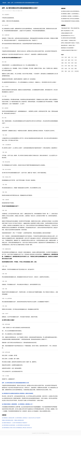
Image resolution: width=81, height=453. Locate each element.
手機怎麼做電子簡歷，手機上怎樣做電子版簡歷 (71, 28)
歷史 (72, 65)
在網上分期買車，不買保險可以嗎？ (68, 40)
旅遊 (76, 63)
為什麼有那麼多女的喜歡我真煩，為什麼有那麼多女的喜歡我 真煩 (16, 425)
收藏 (66, 68)
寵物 (76, 65)
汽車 (76, 60)
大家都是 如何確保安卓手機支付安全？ (69, 50)
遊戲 (62, 63)
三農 (69, 68)
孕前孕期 (76, 71)
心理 (66, 60)
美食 (66, 63)
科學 (66, 65)
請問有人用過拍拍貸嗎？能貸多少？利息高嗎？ (71, 42)
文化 (72, 57)
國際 (76, 68)
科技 (76, 57)
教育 (66, 57)
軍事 (62, 71)
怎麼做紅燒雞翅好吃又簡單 (66, 33)
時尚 (72, 60)
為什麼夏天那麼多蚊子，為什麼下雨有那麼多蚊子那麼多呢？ (15, 422)
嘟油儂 (4, 2)
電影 (66, 71)
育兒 (62, 65)
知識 (69, 71)
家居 (69, 63)
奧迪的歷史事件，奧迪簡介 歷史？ (68, 45)
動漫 (72, 68)
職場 (69, 65)
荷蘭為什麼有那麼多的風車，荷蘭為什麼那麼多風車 (13, 420)
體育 (62, 68)
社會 (62, 57)
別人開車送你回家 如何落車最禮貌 (68, 38)
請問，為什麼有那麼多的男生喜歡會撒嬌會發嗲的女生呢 (15, 382)
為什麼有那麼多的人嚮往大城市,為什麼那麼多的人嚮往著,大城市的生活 (17, 427)
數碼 (69, 60)
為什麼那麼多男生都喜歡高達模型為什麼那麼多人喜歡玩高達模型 (17, 393)
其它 (72, 71)
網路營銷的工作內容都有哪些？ (67, 47)
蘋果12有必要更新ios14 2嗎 (67, 30)
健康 (69, 57)
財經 (72, 63)
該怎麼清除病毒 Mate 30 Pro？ (68, 35)
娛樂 (9, 2)
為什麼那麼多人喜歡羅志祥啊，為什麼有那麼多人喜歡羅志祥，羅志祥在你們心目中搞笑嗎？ (21, 417)
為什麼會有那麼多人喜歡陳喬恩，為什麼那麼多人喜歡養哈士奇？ (17, 404)
